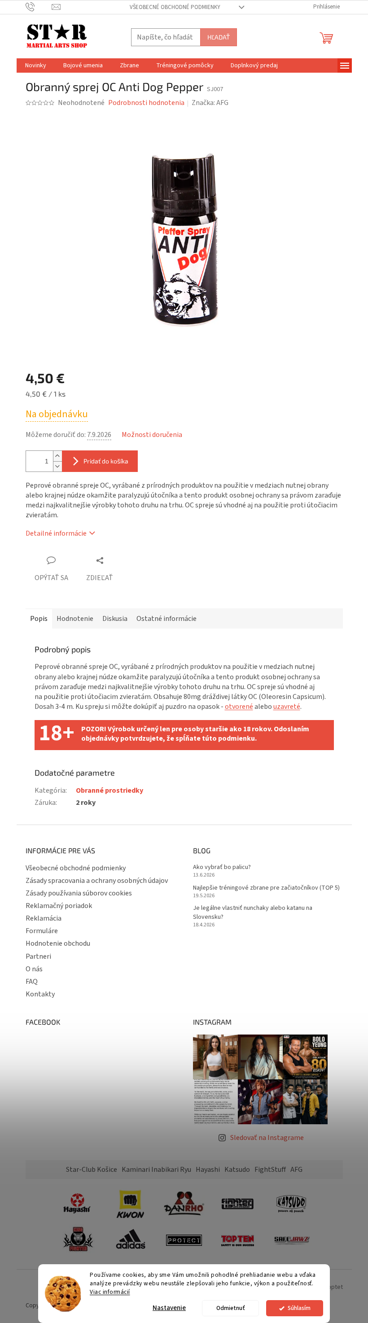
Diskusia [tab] (114, 619)
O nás (34, 969)
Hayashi (208, 1170)
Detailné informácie (56, 533)
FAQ (32, 982)
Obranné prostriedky (109, 790)
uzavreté (286, 707)
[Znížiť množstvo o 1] (57, 466)
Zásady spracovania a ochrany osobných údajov (97, 881)
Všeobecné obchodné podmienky (175, 7)
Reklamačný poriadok (59, 906)
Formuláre (42, 931)
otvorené (239, 707)
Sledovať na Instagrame (267, 1138)
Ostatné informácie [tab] (166, 619)
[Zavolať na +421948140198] (39, 7)
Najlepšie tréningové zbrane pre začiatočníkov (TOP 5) (266, 888)
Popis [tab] (39, 619)
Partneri (38, 956)
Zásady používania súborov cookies (79, 893)
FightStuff (270, 1170)
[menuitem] (36, 65)
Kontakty (40, 994)
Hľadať (218, 37)
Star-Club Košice (91, 1170)
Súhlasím (299, 1308)
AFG (296, 1170)
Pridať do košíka (105, 461)
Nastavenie (169, 1308)
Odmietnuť (230, 1308)
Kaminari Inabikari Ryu (156, 1170)
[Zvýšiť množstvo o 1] (57, 456)
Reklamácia (43, 918)
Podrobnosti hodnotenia (146, 103)
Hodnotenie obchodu (58, 943)
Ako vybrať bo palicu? (222, 867)
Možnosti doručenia (152, 435)
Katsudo (237, 1170)
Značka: (210, 103)
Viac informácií (110, 1292)
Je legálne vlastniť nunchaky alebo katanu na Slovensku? (252, 912)
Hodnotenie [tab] (75, 619)
